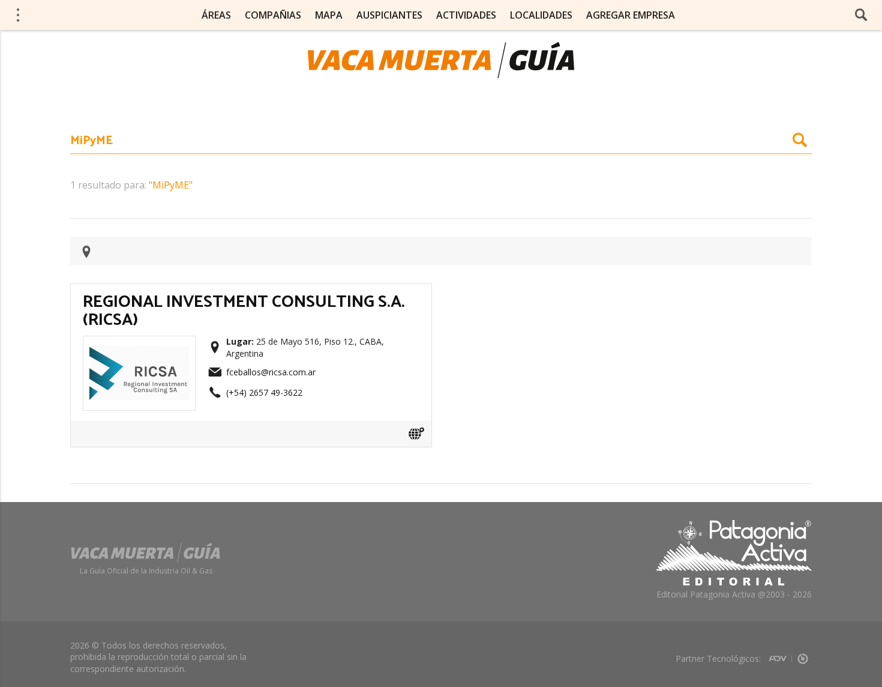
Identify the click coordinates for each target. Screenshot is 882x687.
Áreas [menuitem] (216, 15)
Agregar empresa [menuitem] (630, 15)
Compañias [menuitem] (273, 15)
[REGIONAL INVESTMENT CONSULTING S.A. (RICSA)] (139, 345)
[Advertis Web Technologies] (780, 655)
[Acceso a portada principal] (441, 60)
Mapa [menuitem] (329, 15)
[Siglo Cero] (803, 655)
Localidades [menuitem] (541, 15)
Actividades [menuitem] (466, 15)
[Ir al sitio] (416, 434)
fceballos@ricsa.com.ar (271, 372)
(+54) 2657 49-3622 (264, 392)
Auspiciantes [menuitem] (389, 15)
